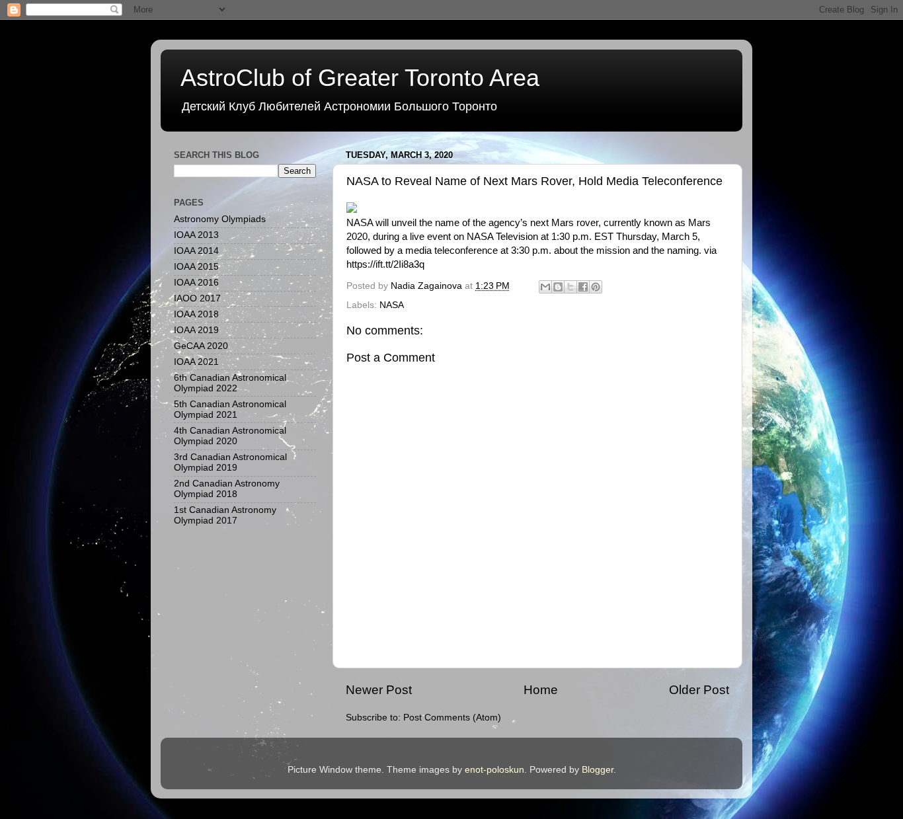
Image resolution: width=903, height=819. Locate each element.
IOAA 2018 (196, 314)
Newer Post (379, 690)
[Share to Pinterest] (595, 286)
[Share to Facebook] (583, 286)
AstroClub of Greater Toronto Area (359, 77)
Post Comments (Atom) (452, 717)
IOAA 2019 (196, 330)
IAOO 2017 (197, 298)
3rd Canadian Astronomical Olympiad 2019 (230, 462)
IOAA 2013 (196, 235)
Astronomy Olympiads (220, 219)
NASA (391, 305)
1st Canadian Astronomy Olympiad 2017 (225, 515)
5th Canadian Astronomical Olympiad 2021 (230, 409)
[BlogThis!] (558, 286)
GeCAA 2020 (201, 346)
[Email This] (545, 286)
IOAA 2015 (196, 267)
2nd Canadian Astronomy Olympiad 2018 (227, 489)
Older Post (699, 690)
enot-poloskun (494, 770)
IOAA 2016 (196, 283)
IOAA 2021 (196, 362)
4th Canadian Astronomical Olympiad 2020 (230, 436)
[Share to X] (570, 286)
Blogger (597, 770)
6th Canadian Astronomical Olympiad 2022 (230, 383)
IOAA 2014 (196, 251)
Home (541, 690)
